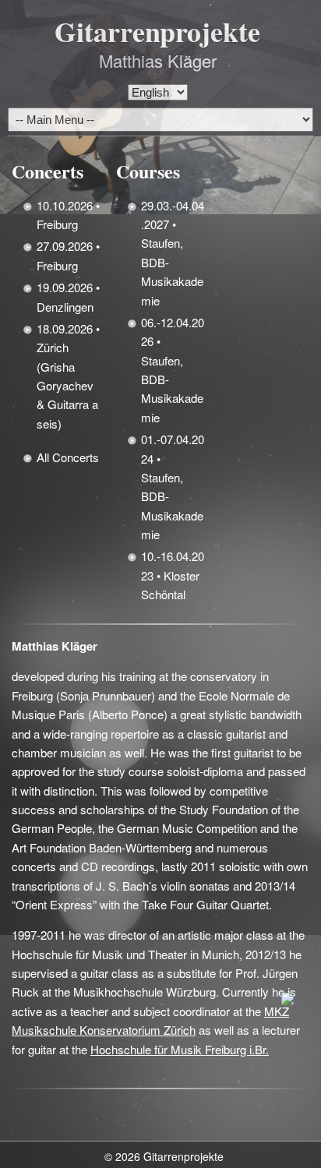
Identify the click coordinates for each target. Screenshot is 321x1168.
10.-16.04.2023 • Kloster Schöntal (172, 575)
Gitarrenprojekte (157, 31)
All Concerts (68, 457)
